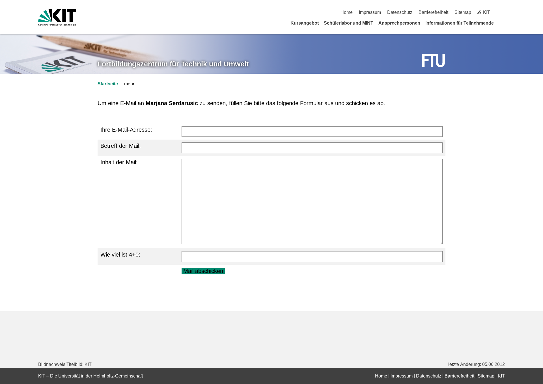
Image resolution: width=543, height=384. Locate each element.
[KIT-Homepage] (57, 17)
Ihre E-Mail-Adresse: (126, 130)
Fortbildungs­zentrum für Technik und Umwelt (173, 64)
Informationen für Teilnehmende (459, 23)
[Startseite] (503, 23)
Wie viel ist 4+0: (120, 254)
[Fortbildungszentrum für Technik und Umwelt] (433, 60)
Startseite (108, 83)
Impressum (370, 12)
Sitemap (462, 12)
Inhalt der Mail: (119, 162)
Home (347, 12)
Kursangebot (304, 23)
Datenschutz (399, 12)
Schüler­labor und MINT (348, 23)
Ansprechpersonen (399, 23)
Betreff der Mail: (120, 146)
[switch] (503, 12)
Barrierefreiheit (433, 12)
